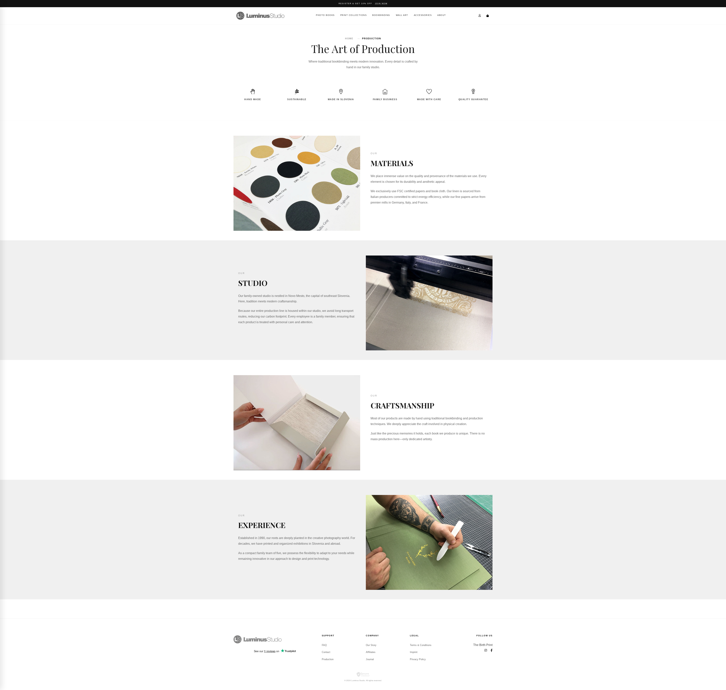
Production (328, 659)
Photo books (325, 15)
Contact (326, 652)
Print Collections (353, 15)
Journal (370, 659)
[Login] (480, 15)
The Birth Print (483, 645)
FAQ (324, 645)
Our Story (371, 645)
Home (349, 38)
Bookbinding (381, 15)
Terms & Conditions (420, 645)
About (441, 15)
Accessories (423, 15)
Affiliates (370, 652)
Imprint (413, 652)
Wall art (402, 15)
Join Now (381, 3)
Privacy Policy (418, 659)
